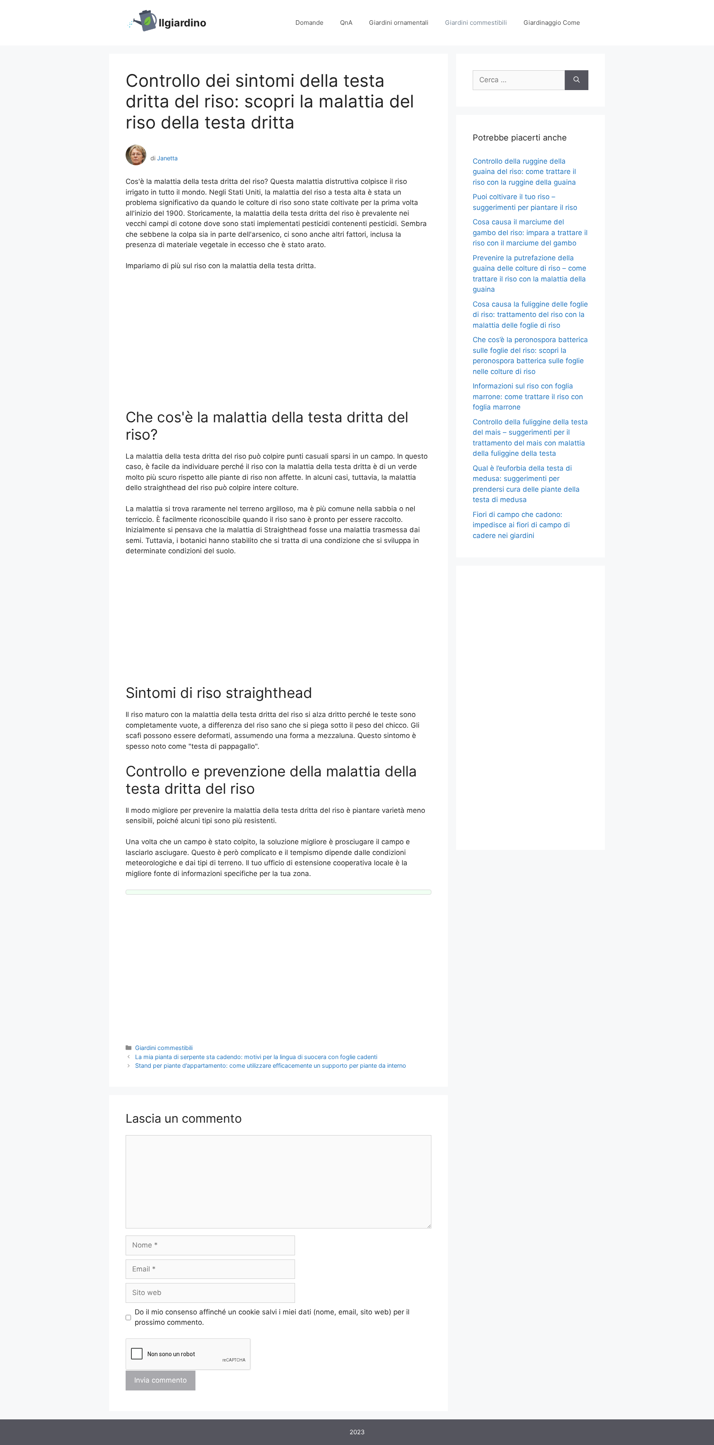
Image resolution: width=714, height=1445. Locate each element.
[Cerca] (576, 80)
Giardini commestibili (476, 22)
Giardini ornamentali (398, 22)
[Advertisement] (278, 340)
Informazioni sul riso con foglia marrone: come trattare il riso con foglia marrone (528, 396)
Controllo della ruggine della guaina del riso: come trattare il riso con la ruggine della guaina (524, 171)
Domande (309, 22)
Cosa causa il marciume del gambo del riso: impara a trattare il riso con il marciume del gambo (530, 232)
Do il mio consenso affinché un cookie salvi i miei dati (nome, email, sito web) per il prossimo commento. (272, 1317)
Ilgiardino (182, 23)
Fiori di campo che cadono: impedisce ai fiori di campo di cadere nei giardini (521, 525)
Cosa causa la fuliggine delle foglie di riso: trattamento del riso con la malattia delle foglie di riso (530, 314)
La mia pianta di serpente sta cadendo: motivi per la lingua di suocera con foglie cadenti (256, 1056)
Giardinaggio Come (552, 22)
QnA (346, 22)
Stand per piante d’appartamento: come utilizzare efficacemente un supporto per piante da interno (270, 1065)
